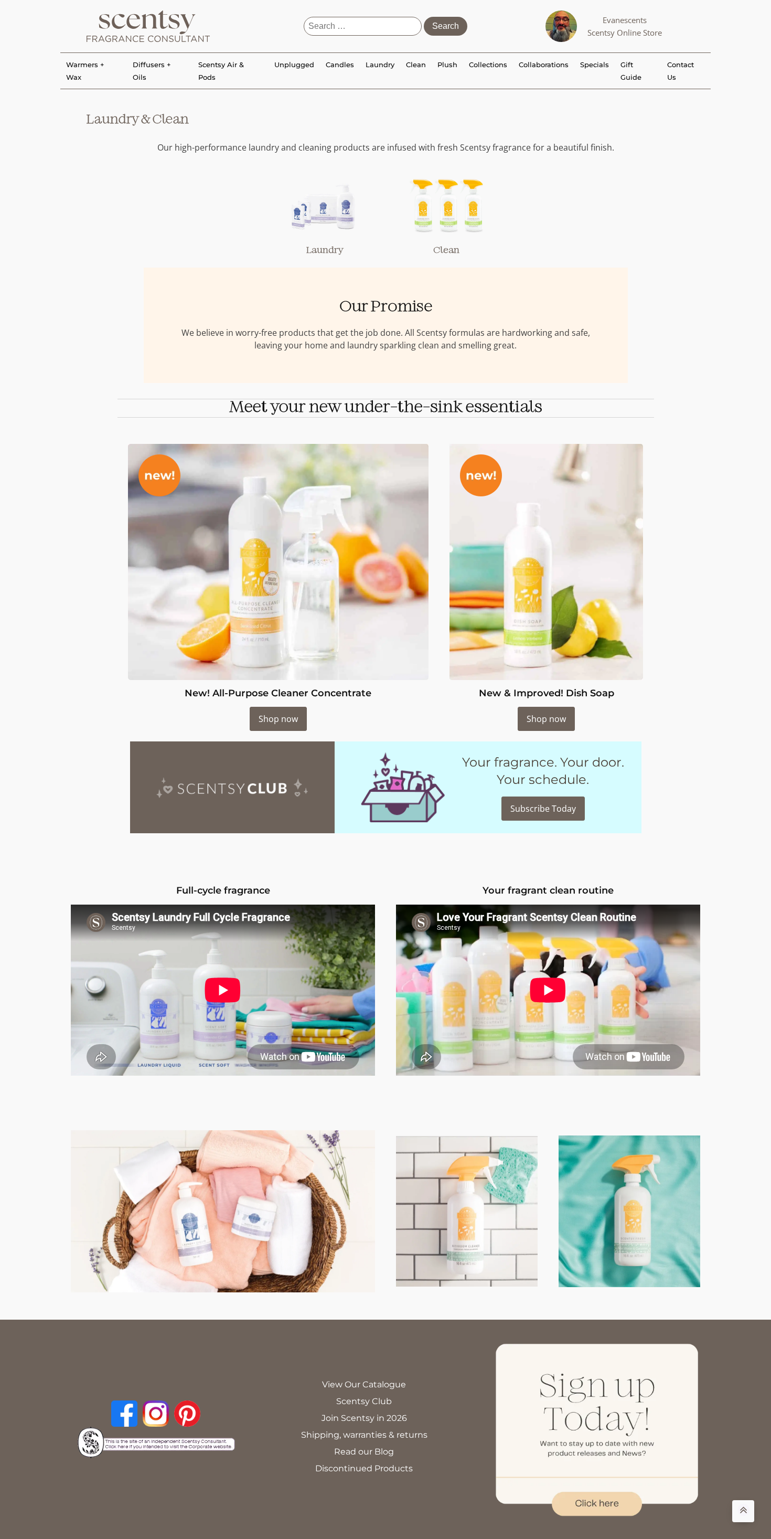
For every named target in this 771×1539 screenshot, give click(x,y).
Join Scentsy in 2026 (364, 1418)
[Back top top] (743, 1511)
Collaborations (544, 64)
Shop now (278, 719)
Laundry (380, 64)
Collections (488, 64)
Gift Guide (630, 70)
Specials (594, 64)
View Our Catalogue (364, 1384)
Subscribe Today (543, 808)
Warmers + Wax (85, 70)
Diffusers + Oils (152, 70)
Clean (416, 64)
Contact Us (680, 70)
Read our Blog (364, 1452)
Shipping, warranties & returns (364, 1435)
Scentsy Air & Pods (221, 70)
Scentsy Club (364, 1401)
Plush (447, 64)
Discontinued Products (364, 1468)
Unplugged (294, 64)
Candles (340, 64)
